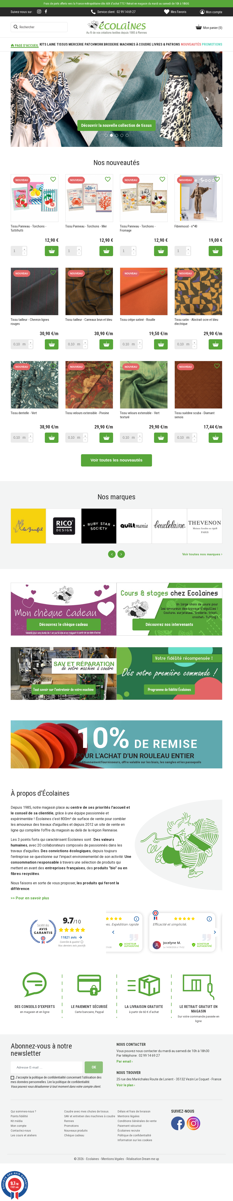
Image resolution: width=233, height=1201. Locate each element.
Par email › (124, 1061)
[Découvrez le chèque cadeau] (63, 608)
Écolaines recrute (129, 1130)
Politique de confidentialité (134, 1135)
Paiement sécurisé (130, 1125)
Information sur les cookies (135, 1139)
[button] (25, 98)
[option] (116, 98)
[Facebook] (46, 11)
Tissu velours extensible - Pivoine (87, 413)
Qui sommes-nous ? (23, 1111)
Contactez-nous (21, 1130)
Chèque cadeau (74, 1135)
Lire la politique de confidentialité (68, 1081)
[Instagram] (39, 12)
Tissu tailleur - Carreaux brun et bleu (88, 319)
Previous (112, 554)
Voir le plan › (125, 1084)
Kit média (17, 1120)
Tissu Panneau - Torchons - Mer (86, 226)
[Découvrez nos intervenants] (169, 608)
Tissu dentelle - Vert (24, 413)
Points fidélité (19, 1115)
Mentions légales (128, 1115)
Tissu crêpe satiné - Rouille (137, 319)
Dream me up (150, 1158)
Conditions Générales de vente (137, 1120)
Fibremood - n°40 (186, 226)
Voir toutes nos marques (201, 554)
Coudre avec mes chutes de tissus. (86, 1111)
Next (121, 554)
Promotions (71, 1125)
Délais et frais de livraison (134, 1111)
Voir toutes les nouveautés (116, 459)
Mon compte (18, 1125)
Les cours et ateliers (24, 1135)
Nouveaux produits (76, 1130)
